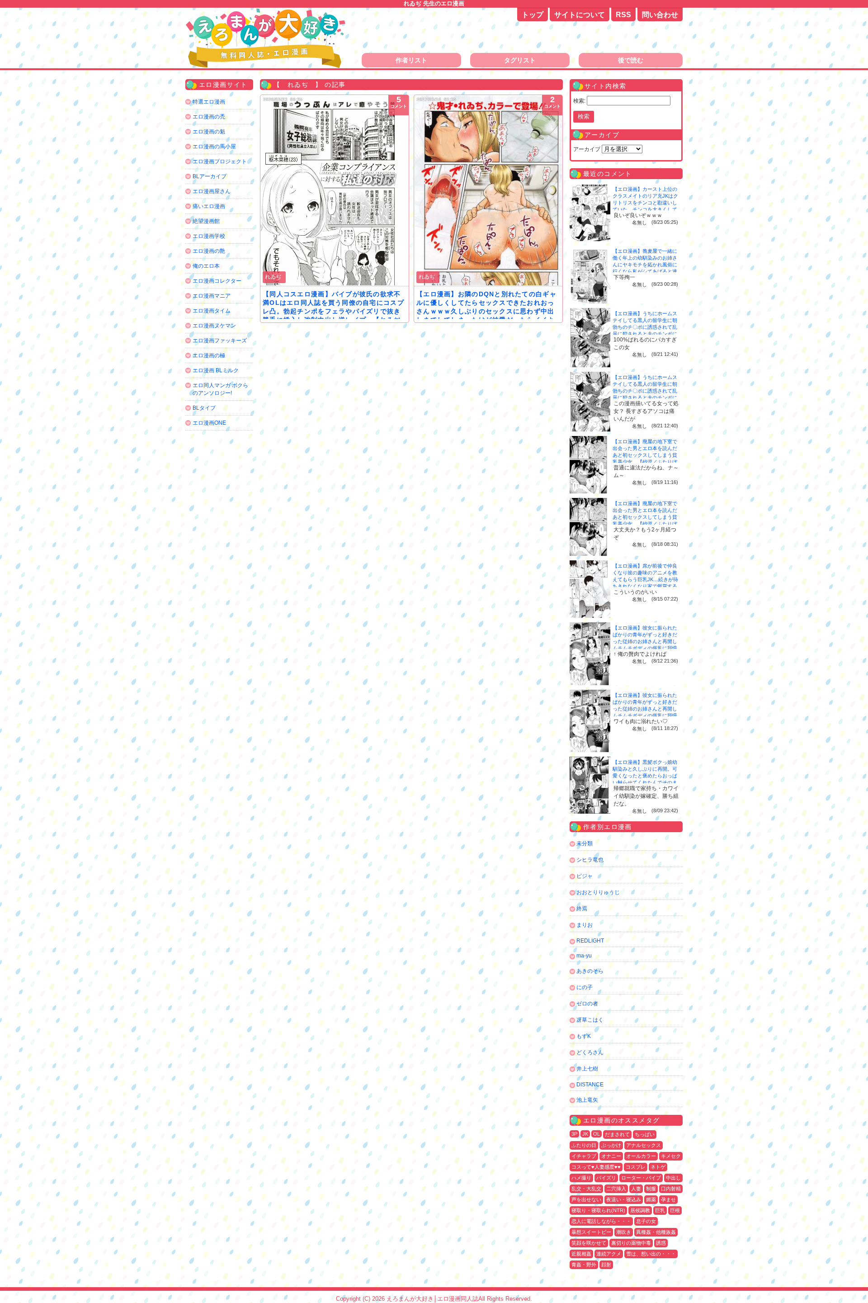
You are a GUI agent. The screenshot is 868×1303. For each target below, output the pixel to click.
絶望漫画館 (206, 221)
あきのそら (590, 971)
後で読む (630, 60)
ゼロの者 (587, 1003)
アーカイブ (586, 149)
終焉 (581, 908)
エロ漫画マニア (212, 296)
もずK (583, 1036)
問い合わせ (660, 15)
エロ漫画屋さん (212, 191)
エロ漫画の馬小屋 (214, 146)
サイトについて (579, 15)
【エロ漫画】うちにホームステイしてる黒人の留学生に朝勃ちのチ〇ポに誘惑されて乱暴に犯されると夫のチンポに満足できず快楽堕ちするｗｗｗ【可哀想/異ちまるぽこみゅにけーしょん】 (646, 334)
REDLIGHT (590, 940)
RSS (623, 15)
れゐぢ (273, 277)
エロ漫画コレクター (217, 281)
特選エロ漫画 (209, 102)
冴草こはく (590, 1020)
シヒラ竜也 (590, 859)
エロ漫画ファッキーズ (220, 340)
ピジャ (584, 876)
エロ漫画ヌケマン (214, 325)
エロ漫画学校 (209, 236)
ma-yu (584, 955)
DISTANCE (590, 1084)
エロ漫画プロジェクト (220, 161)
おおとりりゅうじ (598, 892)
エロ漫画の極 (209, 355)
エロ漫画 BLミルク (216, 370)
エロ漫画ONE (209, 423)
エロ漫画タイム (212, 311)
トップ (532, 15)
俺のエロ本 (206, 266)
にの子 (584, 987)
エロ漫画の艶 (209, 251)
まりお (584, 925)
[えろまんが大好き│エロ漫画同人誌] (266, 12)
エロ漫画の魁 (209, 131)
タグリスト (520, 60)
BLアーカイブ (209, 176)
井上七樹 (587, 1068)
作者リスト (411, 60)
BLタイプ (204, 408)
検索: (579, 101)
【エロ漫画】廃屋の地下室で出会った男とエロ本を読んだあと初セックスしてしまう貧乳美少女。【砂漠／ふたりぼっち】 (645, 455)
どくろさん (590, 1052)
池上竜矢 (587, 1100)
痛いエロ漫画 (209, 206)
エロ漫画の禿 (209, 117)
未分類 (584, 843)
